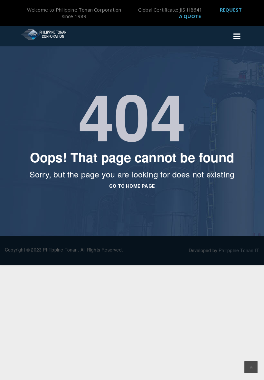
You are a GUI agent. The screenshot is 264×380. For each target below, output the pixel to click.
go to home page (132, 186)
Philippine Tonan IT (239, 250)
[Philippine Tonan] (45, 34)
